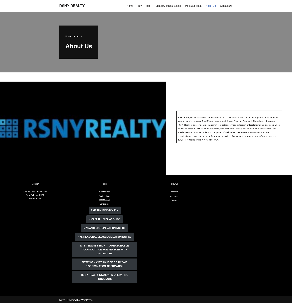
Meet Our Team (193, 6)
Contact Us (226, 6)
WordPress (86, 300)
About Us (211, 6)
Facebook (174, 192)
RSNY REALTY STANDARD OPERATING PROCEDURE (104, 277)
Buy (139, 6)
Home (130, 6)
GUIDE (104, 219)
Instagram (174, 196)
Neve (62, 300)
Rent (148, 6)
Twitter (174, 200)
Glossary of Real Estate (168, 6)
